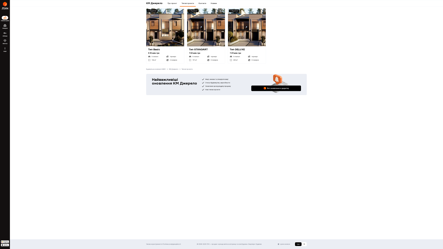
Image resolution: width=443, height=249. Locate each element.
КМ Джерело (173, 69)
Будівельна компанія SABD (156, 69)
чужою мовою (285, 244)
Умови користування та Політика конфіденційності (163, 244)
